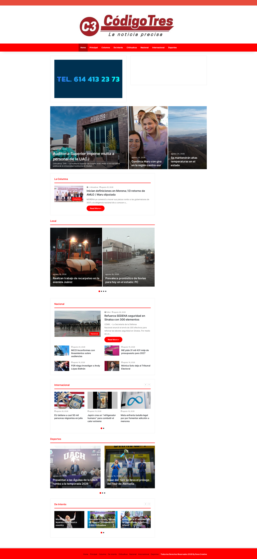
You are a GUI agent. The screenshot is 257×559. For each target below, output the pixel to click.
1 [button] (99, 291)
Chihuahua (132, 47)
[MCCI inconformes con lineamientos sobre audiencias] (61, 351)
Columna (105, 47)
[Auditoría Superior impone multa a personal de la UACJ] (89, 137)
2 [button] (101, 291)
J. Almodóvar (93, 187)
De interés (118, 47)
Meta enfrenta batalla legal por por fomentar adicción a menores (135, 418)
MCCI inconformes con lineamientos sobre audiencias (83, 353)
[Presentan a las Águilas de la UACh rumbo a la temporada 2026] (75, 467)
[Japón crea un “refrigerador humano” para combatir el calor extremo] (103, 400)
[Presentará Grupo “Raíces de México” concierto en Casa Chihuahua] (103, 519)
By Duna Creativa (200, 554)
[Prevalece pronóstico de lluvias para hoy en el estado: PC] (129, 257)
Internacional (158, 47)
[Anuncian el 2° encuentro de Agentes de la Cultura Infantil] (136, 519)
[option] (128, 137)
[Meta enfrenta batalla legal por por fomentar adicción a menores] (136, 400)
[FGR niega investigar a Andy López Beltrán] (61, 366)
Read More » (95, 208)
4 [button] (105, 291)
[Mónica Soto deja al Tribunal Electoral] (112, 366)
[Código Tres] (128, 24)
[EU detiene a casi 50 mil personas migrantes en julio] (69, 400)
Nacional (145, 47)
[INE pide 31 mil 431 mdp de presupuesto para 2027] (112, 351)
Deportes (172, 47)
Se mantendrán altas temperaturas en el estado (184, 161)
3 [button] (103, 291)
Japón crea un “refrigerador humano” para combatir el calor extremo (102, 418)
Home (83, 47)
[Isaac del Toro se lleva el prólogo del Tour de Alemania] (130, 467)
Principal (94, 47)
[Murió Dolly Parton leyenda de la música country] (69, 519)
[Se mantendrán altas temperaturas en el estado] (187, 137)
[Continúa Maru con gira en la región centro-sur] (148, 137)
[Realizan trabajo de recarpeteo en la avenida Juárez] (76, 257)
